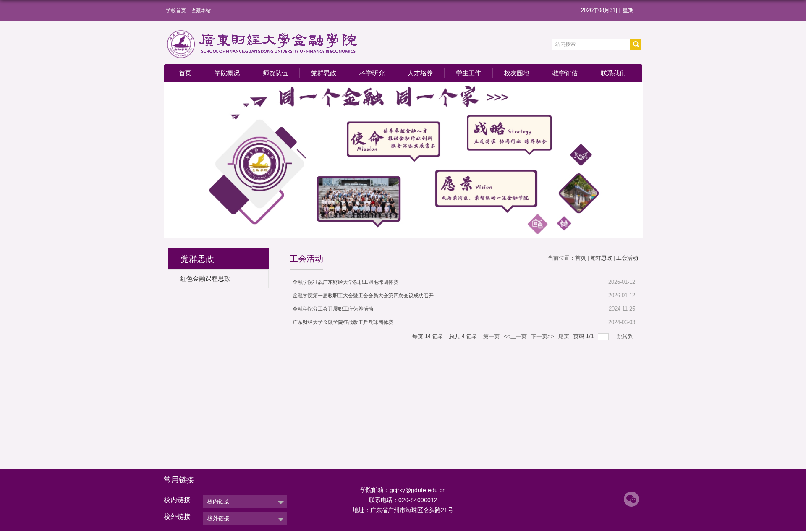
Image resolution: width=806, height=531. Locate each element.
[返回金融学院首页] (263, 32)
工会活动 (627, 258)
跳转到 (626, 336)
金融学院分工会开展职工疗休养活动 (333, 309)
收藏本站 (201, 10)
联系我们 (613, 72)
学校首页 (176, 10)
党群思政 (323, 72)
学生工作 (468, 72)
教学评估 (565, 72)
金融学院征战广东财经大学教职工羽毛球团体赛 (345, 282)
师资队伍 (275, 72)
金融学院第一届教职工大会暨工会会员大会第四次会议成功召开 (363, 295)
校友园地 (516, 72)
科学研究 (372, 72)
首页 (185, 72)
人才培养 (420, 72)
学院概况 (227, 72)
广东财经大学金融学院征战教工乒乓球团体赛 (343, 322)
